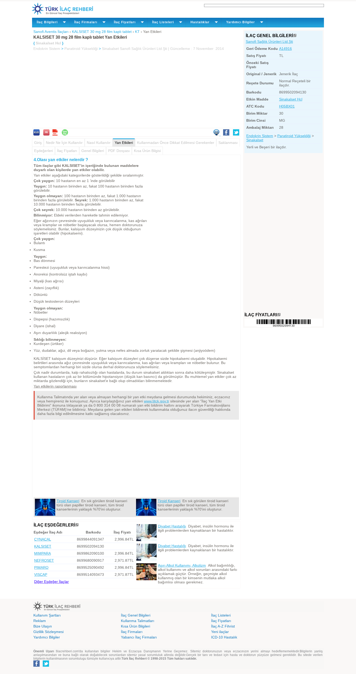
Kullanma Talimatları (137, 621)
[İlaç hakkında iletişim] (216, 134)
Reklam (39, 621)
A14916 (285, 48)
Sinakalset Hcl (290, 99)
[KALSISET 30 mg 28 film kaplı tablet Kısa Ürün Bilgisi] (36, 134)
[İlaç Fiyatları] (279, 315)
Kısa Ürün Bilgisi (147, 151)
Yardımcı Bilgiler (46, 637)
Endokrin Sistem (46, 48)
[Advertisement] (136, 89)
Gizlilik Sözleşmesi (48, 632)
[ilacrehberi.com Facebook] (36, 665)
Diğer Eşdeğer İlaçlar (51, 581)
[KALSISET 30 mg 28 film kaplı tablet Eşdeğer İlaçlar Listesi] (77, 525)
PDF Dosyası (119, 151)
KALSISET (42, 546)
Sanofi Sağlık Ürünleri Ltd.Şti (269, 41)
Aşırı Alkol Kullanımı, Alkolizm (182, 565)
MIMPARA (42, 553)
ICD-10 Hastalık (224, 637)
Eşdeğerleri (43, 151)
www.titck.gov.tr (156, 401)
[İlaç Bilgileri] (295, 35)
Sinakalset (110, 48)
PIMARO (41, 567)
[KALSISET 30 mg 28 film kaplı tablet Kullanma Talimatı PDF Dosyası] (55, 134)
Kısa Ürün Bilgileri (135, 626)
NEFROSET (44, 560)
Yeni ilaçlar (220, 632)
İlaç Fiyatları (67, 151)
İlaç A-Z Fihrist (223, 626)
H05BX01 (287, 106)
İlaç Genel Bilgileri (135, 615)
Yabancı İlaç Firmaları (139, 637)
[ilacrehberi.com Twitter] (46, 665)
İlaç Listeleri (221, 615)
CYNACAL (42, 539)
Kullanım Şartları (47, 615)
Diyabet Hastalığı (172, 526)
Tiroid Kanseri (68, 501)
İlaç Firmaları (132, 632)
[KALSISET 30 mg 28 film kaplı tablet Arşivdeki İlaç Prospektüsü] (46, 134)
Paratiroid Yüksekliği (81, 48)
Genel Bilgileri (92, 151)
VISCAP (40, 574)
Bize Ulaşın (42, 626)
